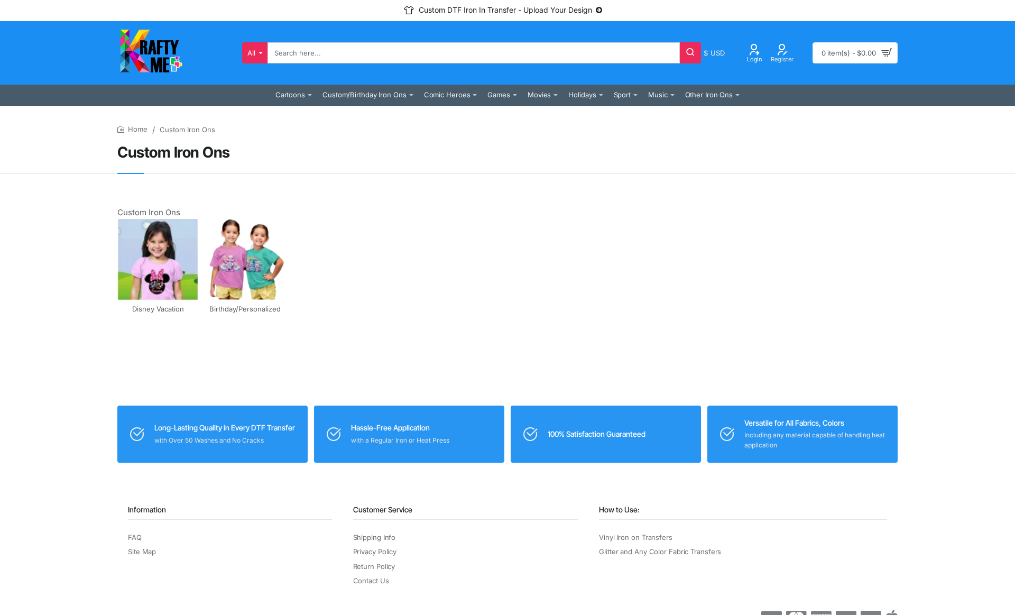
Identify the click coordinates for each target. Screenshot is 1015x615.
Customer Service (382, 509)
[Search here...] (690, 52)
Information (147, 509)
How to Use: (619, 509)
